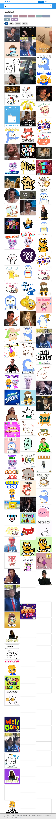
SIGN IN (46, 1)
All (6, 23)
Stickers (18, 23)
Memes (25, 23)
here (21, 817)
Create (42, 1)
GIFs (11, 23)
